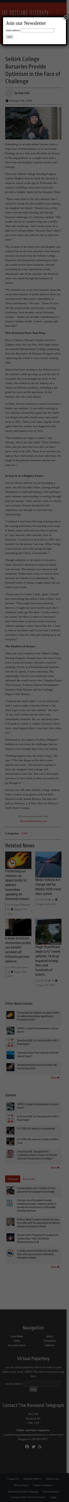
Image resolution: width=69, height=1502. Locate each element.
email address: (13, 30)
